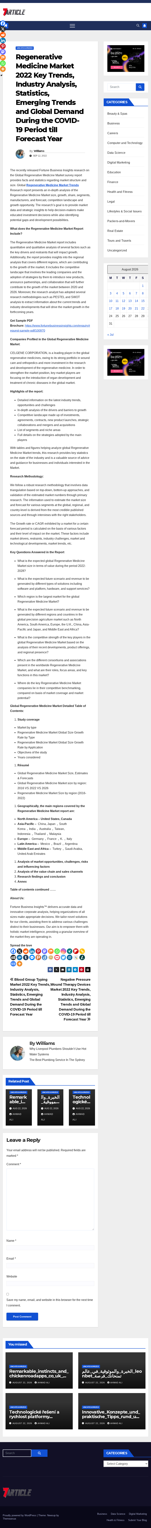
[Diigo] (44, 957)
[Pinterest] (38, 951)
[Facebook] (13, 951)
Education (114, 172)
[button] (137, 25)
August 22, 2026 (23, 1382)
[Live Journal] (76, 957)
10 (110, 301)
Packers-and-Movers (121, 221)
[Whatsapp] (57, 951)
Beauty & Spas (117, 113)
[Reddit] (26, 951)
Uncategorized (25, 48)
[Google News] (13, 963)
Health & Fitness (115, 1520)
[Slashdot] (82, 957)
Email (11, 1258)
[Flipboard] (76, 951)
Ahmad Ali (44, 1382)
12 (123, 301)
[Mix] (51, 951)
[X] (19, 951)
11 (117, 301)
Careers (112, 133)
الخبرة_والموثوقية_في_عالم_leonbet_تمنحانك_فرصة (112, 1373)
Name (11, 1240)
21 (136, 308)
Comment (13, 1164)
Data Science (116, 152)
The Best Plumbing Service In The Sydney (57, 1059)
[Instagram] (63, 951)
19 (123, 308)
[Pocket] (57, 957)
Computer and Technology (125, 143)
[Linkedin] (32, 951)
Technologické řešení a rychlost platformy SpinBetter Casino (34, 1416)
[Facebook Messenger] (32, 957)
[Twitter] (63, 957)
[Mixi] (51, 957)
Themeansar (9, 1518)
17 (110, 308)
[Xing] (69, 951)
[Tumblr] (26, 957)
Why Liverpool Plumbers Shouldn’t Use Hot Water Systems (57, 1051)
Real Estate (115, 230)
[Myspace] (13, 957)
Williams (39, 151)
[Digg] (69, 957)
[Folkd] (19, 957)
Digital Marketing (118, 162)
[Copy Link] (82, 951)
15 (143, 301)
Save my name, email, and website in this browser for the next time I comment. (49, 1302)
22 (143, 308)
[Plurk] (38, 957)
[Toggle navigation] (72, 25)
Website (11, 1276)
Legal (111, 201)
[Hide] (1, 75)
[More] (19, 963)
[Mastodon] (44, 951)
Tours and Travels (119, 240)
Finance (112, 182)
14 (136, 301)
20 (130, 308)
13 (130, 301)
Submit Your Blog (137, 1520)
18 (117, 308)
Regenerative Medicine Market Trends (52, 185)
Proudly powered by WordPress (20, 1515)
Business (113, 123)
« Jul (110, 334)
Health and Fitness (120, 191)
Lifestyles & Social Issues (124, 211)
